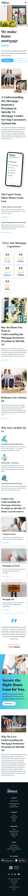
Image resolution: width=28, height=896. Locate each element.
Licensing (14, 885)
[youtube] (19, 874)
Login (14, 850)
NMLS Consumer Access (14, 887)
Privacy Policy (14, 883)
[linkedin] (15, 874)
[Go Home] (5, 2)
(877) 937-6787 (14, 801)
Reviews (14, 820)
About (14, 815)
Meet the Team (14, 817)
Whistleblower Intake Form (14, 849)
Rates (14, 829)
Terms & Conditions (14, 881)
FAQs (14, 836)
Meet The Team (5, 232)
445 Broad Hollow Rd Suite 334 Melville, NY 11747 (14, 805)
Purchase (6, 60)
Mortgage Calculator (14, 831)
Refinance (20, 60)
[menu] (26, 2)
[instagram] (9, 874)
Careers (14, 819)
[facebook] (12, 874)
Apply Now (4, 217)
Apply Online (14, 845)
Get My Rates (8, 703)
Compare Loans (14, 833)
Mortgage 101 (14, 835)
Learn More (4, 360)
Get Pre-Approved (14, 847)
